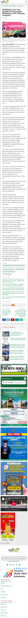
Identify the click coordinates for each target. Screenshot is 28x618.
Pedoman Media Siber (6, 586)
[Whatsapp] (21, 320)
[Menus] (26, 1)
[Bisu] (23, 509)
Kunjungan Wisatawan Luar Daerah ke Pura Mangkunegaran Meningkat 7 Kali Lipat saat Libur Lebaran (13, 293)
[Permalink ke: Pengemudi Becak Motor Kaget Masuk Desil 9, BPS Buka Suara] (5, 340)
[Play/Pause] (25, 378)
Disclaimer (3, 597)
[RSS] (13, 305)
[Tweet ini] (8, 320)
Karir (2, 589)
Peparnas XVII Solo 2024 (9, 271)
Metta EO (3, 610)
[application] (14, 503)
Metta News (4, 607)
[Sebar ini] (4, 320)
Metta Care (3, 616)
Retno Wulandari (7, 274)
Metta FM (3, 604)
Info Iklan (3, 591)
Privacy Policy (4, 594)
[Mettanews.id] (5, 1)
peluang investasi (20, 269)
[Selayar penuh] (25, 509)
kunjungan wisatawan (8, 269)
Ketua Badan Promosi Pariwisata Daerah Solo (14, 266)
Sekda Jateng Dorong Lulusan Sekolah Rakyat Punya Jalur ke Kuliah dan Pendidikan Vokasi (17, 346)
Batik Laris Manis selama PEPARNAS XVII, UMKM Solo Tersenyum (6, 312)
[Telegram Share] (17, 320)
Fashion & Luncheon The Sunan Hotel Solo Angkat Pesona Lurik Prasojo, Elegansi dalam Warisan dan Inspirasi (13, 280)
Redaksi (3, 583)
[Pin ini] (12, 320)
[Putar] (2, 509)
